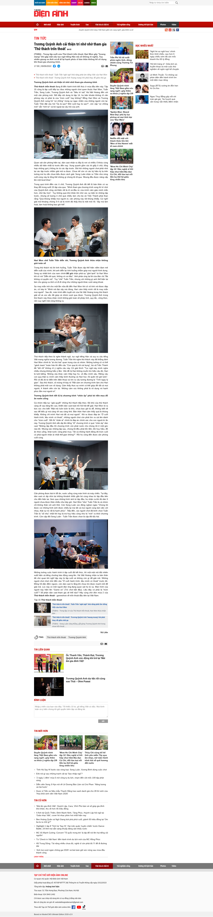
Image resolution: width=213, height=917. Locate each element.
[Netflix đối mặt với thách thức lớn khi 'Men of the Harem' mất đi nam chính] (121, 129)
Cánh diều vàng (52, 3)
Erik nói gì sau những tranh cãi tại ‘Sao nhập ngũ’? (59, 774)
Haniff (74, 3)
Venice (93, 3)
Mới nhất (47, 24)
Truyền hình (75, 24)
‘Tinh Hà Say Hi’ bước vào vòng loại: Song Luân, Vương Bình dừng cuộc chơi (71, 769)
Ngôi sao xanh (40, 3)
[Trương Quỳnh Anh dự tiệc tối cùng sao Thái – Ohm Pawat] (49, 686)
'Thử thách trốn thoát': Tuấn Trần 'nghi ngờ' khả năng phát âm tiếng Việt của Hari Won (71, 75)
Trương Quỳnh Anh (77, 637)
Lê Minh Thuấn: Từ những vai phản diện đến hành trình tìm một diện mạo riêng (163, 77)
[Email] (106, 66)
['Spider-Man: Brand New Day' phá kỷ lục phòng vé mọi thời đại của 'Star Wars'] (121, 102)
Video (174, 24)
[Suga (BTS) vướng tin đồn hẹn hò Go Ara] (142, 88)
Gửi (103, 721)
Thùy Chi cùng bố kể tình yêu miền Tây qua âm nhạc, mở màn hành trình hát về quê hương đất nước (96, 757)
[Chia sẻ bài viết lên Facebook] (54, 66)
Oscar (80, 3)
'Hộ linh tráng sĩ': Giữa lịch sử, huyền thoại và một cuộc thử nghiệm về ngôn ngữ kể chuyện (164, 66)
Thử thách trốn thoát (56, 637)
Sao (87, 24)
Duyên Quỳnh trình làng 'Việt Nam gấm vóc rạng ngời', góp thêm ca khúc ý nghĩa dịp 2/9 (106, 30)
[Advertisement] (126, 13)
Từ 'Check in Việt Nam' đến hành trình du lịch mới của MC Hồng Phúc (68, 839)
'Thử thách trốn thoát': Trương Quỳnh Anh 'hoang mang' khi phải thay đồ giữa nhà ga (71, 78)
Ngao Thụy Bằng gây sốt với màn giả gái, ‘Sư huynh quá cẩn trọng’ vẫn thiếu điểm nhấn (164, 99)
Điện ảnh (60, 24)
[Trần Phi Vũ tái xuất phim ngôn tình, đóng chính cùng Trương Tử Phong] (121, 48)
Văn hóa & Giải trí (102, 24)
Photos (163, 24)
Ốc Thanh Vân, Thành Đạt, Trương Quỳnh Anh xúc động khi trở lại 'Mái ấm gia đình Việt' (85, 658)
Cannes (87, 3)
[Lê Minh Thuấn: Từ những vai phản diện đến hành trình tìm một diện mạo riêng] (142, 77)
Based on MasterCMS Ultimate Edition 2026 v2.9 (53, 914)
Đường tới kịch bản (145, 24)
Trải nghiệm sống (123, 24)
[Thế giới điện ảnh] (51, 13)
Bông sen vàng (64, 3)
